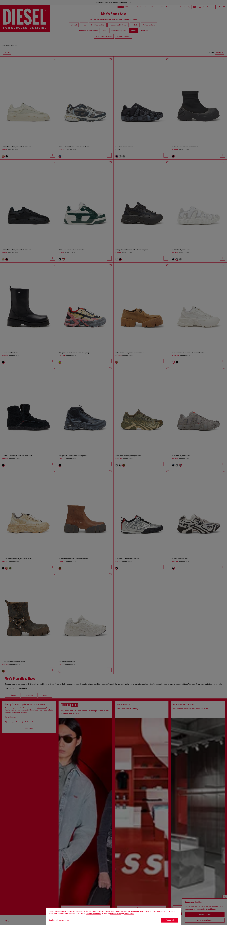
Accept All (170, 920)
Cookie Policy (129, 913)
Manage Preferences (93, 913)
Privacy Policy (115, 913)
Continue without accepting (59, 920)
